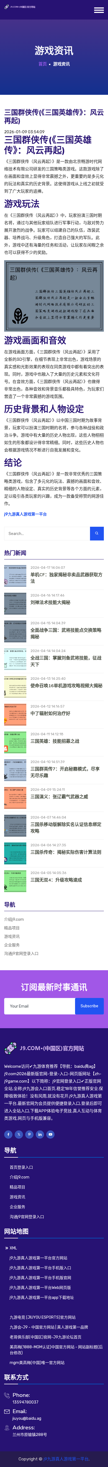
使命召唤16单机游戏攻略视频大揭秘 (66, 686)
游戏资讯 (12, 936)
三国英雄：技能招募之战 (54, 741)
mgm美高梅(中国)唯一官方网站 (37, 1362)
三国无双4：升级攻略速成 (56, 880)
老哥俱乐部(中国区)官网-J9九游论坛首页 (45, 1337)
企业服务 (12, 945)
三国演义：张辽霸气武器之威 (59, 797)
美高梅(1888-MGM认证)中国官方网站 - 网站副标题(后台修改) (56, 1350)
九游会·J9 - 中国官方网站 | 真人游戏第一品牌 (49, 1327)
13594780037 (25, 1402)
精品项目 (12, 928)
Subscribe (89, 1006)
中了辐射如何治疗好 (50, 714)
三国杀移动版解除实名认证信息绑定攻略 (65, 828)
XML (13, 1248)
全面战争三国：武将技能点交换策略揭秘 (65, 633)
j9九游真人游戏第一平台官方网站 (38, 1258)
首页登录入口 (21, 1167)
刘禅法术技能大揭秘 (50, 603)
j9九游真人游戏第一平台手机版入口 (40, 1268)
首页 (42, 64)
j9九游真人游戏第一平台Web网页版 (40, 1287)
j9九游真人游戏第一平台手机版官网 (40, 1277)
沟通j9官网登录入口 (21, 953)
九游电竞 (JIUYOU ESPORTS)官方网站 (43, 1317)
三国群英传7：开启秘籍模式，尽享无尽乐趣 (65, 772)
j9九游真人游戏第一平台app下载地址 (42, 1297)
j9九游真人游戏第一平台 (66, 1459)
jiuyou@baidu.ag (26, 1418)
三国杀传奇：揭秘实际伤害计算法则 (65, 852)
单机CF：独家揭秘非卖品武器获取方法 (66, 578)
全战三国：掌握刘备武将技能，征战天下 (65, 661)
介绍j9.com (14, 919)
